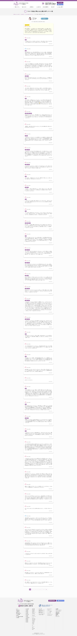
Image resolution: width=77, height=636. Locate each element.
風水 (32, 627)
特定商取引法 (57, 613)
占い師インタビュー (50, 614)
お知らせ (17, 615)
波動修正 (33, 611)
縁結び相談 (27, 614)
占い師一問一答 (50, 615)
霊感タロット (34, 612)
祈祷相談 (27, 616)
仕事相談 (27, 615)
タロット (33, 626)
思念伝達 (33, 615)
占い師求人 (17, 617)
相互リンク (57, 615)
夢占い (33, 629)
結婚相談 (27, 613)
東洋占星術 (33, 619)
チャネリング (34, 616)
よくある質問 (18, 614)
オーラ (33, 617)
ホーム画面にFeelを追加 (19, 616)
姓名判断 (33, 628)
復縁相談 (27, 611)
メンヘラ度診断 (50, 611)
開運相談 (27, 618)
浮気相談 (27, 612)
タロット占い (49, 613)
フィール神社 (49, 612)
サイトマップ (57, 616)
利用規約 (57, 614)
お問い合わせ (57, 612)
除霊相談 (27, 619)
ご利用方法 (17, 611)
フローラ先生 (34, 18)
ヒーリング (33, 614)
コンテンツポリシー (58, 611)
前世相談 (27, 620)
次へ (46, 589)
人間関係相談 (27, 617)
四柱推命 (33, 620)
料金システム (18, 612)
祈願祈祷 (33, 613)
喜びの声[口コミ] (18, 613)
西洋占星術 (33, 618)
